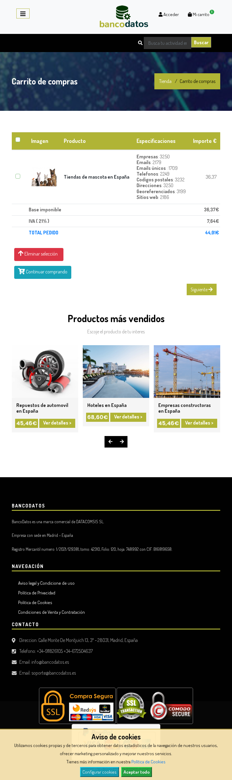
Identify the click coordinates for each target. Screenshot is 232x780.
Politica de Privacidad (35, 593)
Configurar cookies (99, 772)
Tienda (165, 81)
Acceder (171, 14)
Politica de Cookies (34, 602)
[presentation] (110, 442)
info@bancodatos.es (50, 662)
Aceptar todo (137, 772)
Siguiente (199, 289)
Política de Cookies (148, 762)
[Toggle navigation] (23, 13)
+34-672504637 (78, 651)
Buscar (201, 42)
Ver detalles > (57, 423)
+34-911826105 (50, 651)
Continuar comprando (46, 272)
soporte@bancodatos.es (53, 673)
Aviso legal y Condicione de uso (45, 583)
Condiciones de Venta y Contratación (50, 612)
